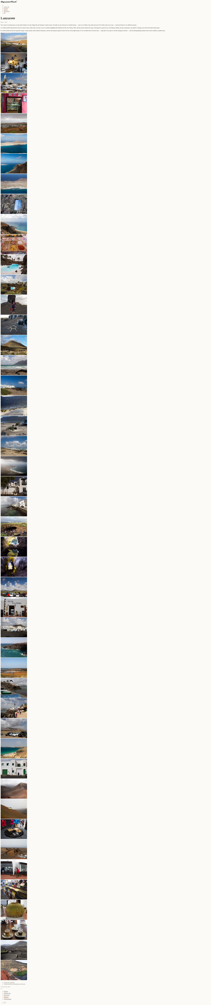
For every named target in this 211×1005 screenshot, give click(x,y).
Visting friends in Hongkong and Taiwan (14, 984)
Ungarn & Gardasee (9, 982)
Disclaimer (7, 11)
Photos (6, 10)
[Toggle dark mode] (4, 13)
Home (6, 991)
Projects (6, 8)
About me (6, 7)
